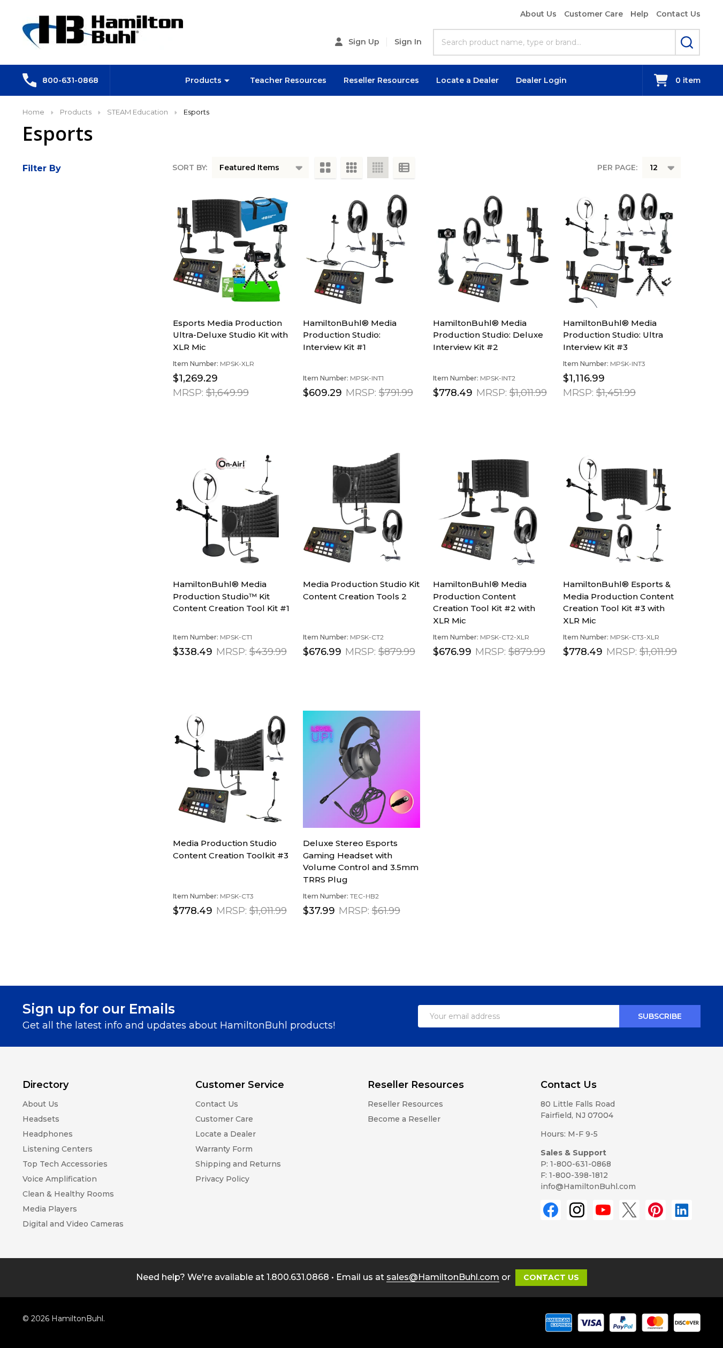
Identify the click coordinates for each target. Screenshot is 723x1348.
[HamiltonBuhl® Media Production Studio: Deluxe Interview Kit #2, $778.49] (491, 249)
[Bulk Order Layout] (404, 167)
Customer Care (593, 14)
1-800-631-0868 (580, 1164)
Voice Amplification (59, 1179)
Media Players (49, 1209)
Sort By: (189, 167)
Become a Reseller (404, 1119)
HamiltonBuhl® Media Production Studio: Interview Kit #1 (350, 335)
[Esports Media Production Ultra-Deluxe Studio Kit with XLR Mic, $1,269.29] (231, 249)
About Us (538, 14)
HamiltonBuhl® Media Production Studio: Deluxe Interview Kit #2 (488, 335)
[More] (227, 80)
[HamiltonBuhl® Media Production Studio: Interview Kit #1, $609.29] (361, 249)
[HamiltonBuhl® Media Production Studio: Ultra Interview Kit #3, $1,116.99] (621, 249)
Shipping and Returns (238, 1164)
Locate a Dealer (467, 80)
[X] (629, 1210)
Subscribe (660, 1016)
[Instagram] (577, 1210)
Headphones (47, 1134)
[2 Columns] (325, 167)
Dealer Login (541, 80)
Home (33, 112)
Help (639, 14)
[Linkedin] (682, 1210)
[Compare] (252, 417)
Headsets (40, 1119)
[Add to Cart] (205, 416)
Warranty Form (224, 1149)
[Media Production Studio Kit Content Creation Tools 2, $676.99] (361, 510)
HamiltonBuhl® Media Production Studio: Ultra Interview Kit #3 (613, 335)
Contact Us (678, 14)
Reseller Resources (381, 80)
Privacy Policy (222, 1179)
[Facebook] (551, 1210)
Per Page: (617, 167)
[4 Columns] (378, 167)
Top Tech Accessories (65, 1164)
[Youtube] (603, 1210)
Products (203, 80)
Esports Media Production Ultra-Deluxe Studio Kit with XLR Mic (230, 335)
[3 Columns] (351, 167)
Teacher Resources (288, 80)
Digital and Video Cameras (73, 1224)
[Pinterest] (655, 1210)
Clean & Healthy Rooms (68, 1194)
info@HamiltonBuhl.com (588, 1186)
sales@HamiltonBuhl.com (442, 1277)
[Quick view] (228, 417)
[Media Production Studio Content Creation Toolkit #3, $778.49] (231, 769)
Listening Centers (57, 1149)
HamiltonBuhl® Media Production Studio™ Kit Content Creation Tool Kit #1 (231, 596)
